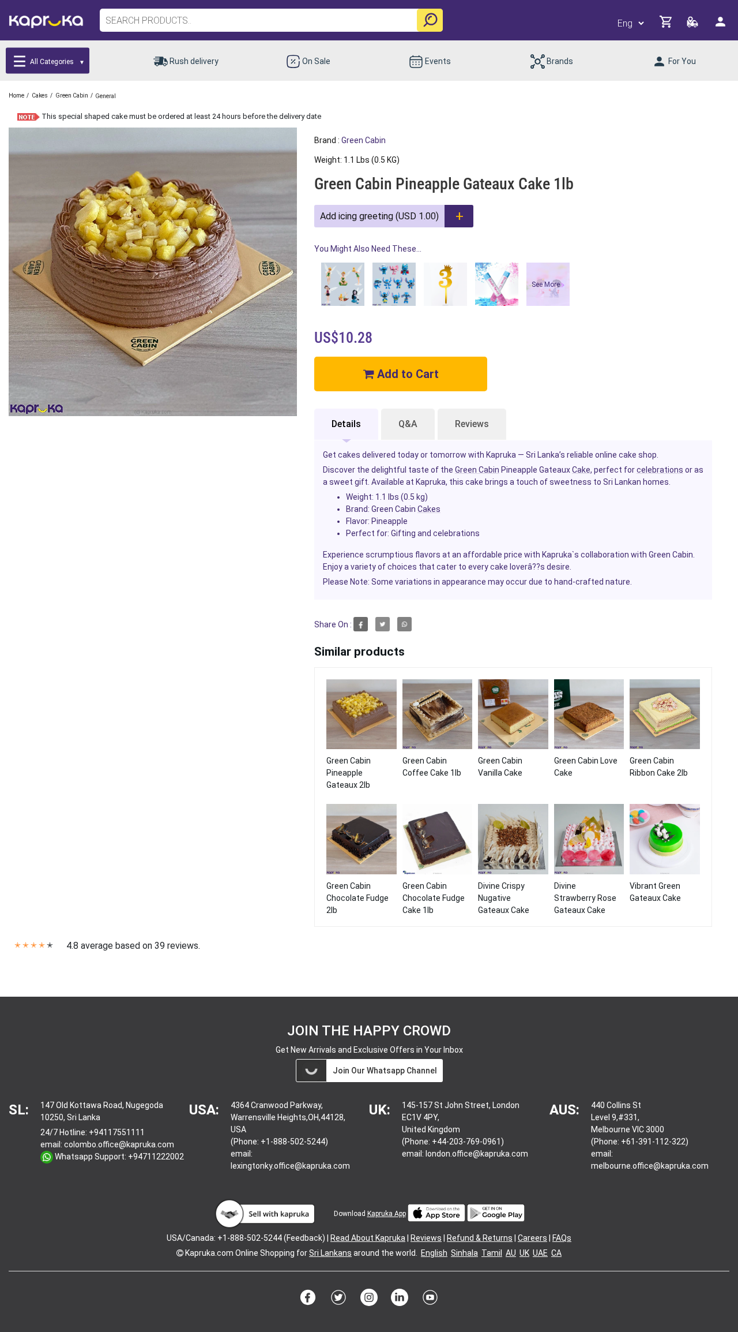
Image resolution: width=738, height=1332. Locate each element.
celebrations (660, 469)
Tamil (491, 1253)
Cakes (428, 509)
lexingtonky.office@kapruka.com (290, 1165)
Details (346, 423)
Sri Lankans (330, 1253)
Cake (581, 469)
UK (524, 1253)
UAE (540, 1253)
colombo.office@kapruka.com (119, 1144)
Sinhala (464, 1253)
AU (511, 1253)
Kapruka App (386, 1214)
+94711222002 (156, 1156)
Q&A (407, 423)
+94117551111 (117, 1132)
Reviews (472, 423)
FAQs (561, 1238)
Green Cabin (363, 140)
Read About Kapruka (367, 1238)
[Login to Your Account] (721, 26)
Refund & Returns (480, 1238)
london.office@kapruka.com (477, 1153)
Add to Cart (406, 374)
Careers (532, 1238)
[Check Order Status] (693, 25)
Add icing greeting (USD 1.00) (379, 216)
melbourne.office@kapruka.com (650, 1165)
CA (556, 1253)
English (434, 1253)
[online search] (430, 20)
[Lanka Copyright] (179, 1253)
